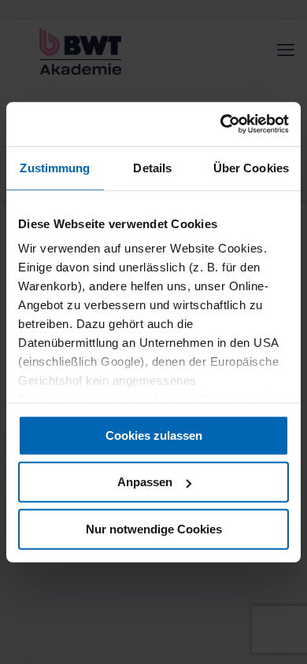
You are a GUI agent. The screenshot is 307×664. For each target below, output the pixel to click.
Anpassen (144, 482)
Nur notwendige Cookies (154, 528)
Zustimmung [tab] (55, 167)
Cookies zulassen (153, 434)
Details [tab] (152, 167)
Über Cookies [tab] (251, 167)
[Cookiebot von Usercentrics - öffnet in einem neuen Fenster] (221, 124)
